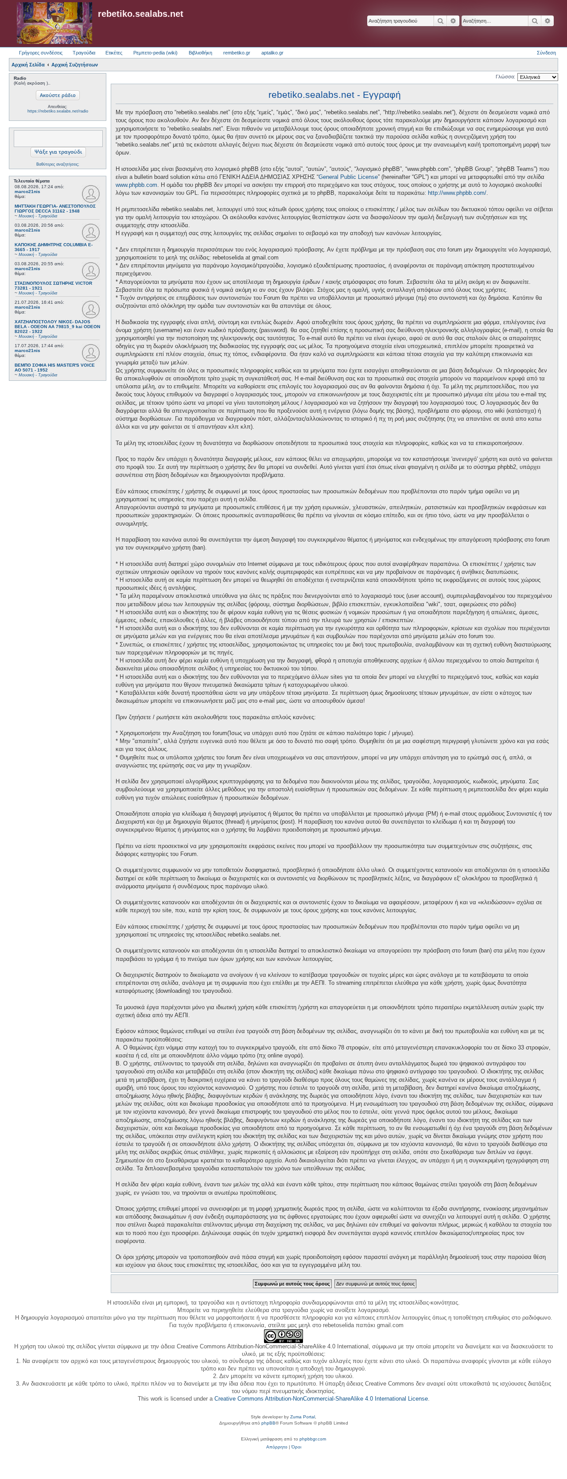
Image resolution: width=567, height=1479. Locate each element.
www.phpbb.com (136, 185)
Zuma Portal (302, 1416)
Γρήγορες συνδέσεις (40, 52)
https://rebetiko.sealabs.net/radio (57, 111)
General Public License (348, 177)
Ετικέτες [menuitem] (113, 52)
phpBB (268, 1423)
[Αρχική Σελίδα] (54, 23)
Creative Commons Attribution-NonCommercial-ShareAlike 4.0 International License (321, 1398)
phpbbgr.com (312, 1438)
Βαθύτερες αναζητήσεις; (57, 164)
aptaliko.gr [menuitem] (272, 52)
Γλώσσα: (505, 76)
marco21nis (27, 191)
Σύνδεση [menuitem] (546, 52)
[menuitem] (276, 1447)
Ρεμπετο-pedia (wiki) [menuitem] (155, 52)
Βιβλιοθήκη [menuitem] (200, 52)
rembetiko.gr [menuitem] (236, 52)
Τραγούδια (84, 52)
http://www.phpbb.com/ (457, 193)
